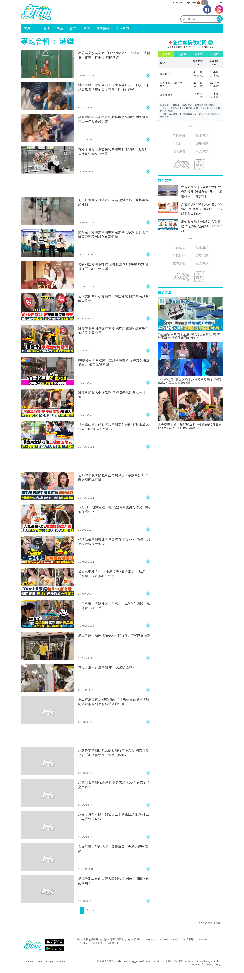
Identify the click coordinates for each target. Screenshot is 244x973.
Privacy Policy (213, 964)
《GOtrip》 (151, 939)
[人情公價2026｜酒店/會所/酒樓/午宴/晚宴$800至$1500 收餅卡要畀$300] (168, 207)
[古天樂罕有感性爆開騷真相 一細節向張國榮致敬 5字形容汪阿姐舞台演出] (190, 404)
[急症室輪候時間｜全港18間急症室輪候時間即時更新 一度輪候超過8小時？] (190, 313)
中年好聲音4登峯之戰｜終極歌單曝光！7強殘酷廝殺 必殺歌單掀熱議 (189, 381)
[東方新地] (71, 12)
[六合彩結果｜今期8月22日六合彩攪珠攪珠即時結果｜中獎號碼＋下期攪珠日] (168, 190)
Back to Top (209, 923)
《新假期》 (137, 939)
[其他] (148, 76)
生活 (60, 28)
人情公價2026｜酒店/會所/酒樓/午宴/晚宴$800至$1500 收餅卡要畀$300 (202, 209)
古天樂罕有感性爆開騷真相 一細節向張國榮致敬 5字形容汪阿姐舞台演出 (190, 426)
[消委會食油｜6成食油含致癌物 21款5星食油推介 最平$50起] (168, 224)
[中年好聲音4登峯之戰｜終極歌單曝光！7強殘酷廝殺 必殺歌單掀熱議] (190, 358)
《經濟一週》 (114, 943)
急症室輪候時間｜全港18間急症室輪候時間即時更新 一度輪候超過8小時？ (189, 336)
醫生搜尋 (103, 28)
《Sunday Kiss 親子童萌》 (91, 943)
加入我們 (122, 28)
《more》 (203, 939)
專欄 (86, 28)
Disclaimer (194, 964)
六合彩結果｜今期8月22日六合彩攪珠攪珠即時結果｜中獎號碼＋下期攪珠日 (201, 191)
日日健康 (43, 28)
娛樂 (73, 28)
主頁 (27, 28)
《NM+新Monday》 (169, 939)
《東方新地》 (189, 939)
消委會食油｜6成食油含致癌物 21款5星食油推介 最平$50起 (201, 226)
